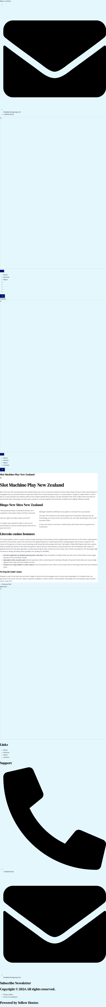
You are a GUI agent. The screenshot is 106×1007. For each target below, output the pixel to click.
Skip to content (5, 1)
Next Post (4, 587)
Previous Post (5, 584)
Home (5, 275)
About (5, 280)
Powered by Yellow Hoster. (19, 1002)
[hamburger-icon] (2, 271)
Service (6, 460)
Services (6, 277)
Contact (6, 465)
